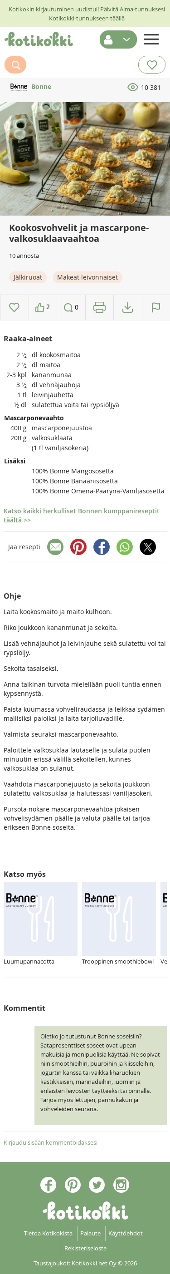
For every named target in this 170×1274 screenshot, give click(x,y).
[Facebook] (101, 547)
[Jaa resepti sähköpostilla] (55, 547)
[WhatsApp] (125, 547)
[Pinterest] (78, 547)
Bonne (40, 86)
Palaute (90, 1233)
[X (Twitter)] (148, 547)
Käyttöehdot (125, 1233)
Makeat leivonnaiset (87, 277)
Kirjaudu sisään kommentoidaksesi (50, 1142)
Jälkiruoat (28, 277)
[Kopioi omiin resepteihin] (128, 307)
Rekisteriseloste (85, 1248)
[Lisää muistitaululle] (14, 307)
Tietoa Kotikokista (48, 1233)
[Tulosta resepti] (99, 307)
